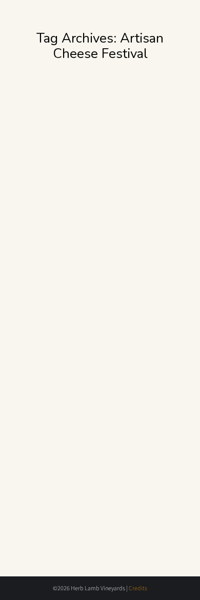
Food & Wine (47, 223)
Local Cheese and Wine (86, 207)
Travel (115, 223)
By (52, 232)
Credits (138, 588)
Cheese (46, 373)
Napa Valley (87, 223)
